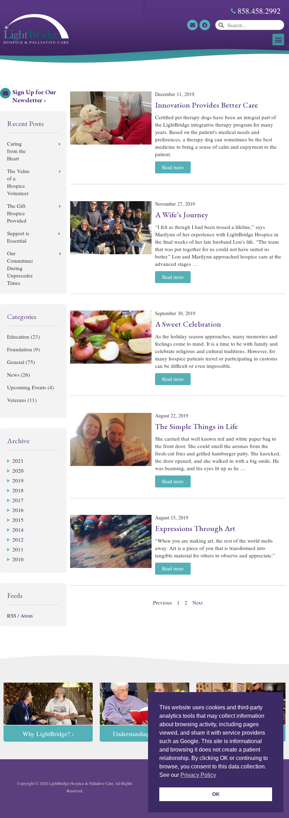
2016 (18, 509)
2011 (18, 549)
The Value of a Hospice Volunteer (18, 182)
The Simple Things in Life (196, 426)
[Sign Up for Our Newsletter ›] (5, 93)
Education (18, 336)
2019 (18, 480)
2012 (18, 539)
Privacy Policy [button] (198, 775)
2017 (18, 500)
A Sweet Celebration (188, 324)
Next (197, 602)
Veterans (16, 399)
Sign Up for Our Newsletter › (34, 96)
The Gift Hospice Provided (16, 213)
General (15, 361)
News (13, 374)
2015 (18, 519)
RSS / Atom (20, 615)
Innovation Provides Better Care (206, 105)
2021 (18, 460)
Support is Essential (18, 237)
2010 (18, 559)
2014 (18, 529)
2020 (18, 470)
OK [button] (216, 794)
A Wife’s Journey (181, 215)
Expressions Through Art (195, 528)
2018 (18, 490)
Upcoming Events (26, 387)
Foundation (19, 349)
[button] (278, 39)
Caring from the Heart (16, 151)
